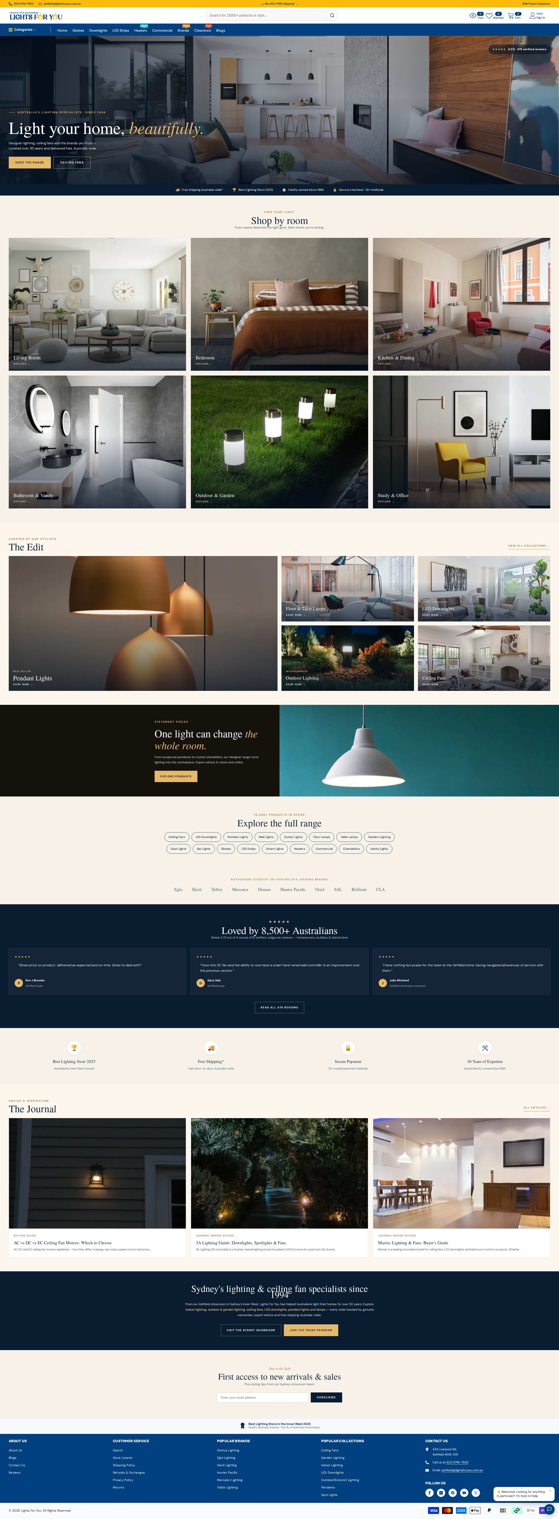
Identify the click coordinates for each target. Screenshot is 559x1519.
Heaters (299, 849)
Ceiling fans (72, 162)
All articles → (537, 1107)
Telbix (217, 889)
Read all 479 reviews (279, 1007)
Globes (226, 849)
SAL (338, 889)
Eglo (178, 889)
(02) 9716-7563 (457, 1462)
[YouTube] (464, 1493)
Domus (264, 889)
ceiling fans (255, 1309)
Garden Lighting (379, 837)
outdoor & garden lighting (226, 1309)
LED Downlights (206, 837)
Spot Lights (178, 849)
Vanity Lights (379, 849)
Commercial (324, 849)
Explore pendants (176, 776)
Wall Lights (266, 837)
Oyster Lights (293, 837)
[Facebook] (429, 1493)
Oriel (319, 889)
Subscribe (326, 1397)
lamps (320, 1309)
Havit (197, 889)
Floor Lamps (321, 837)
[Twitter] (476, 1493)
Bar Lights (204, 849)
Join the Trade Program (311, 1330)
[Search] (332, 15)
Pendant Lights (238, 837)
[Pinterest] (453, 1493)
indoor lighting (195, 1309)
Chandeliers (351, 849)
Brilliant (359, 889)
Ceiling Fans (177, 837)
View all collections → (529, 546)
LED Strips (249, 849)
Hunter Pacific (293, 889)
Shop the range (29, 162)
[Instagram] (441, 1493)
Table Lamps (349, 837)
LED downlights (275, 1309)
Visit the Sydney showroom (251, 1330)
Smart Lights (275, 849)
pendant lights (298, 1309)
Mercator (240, 889)
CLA (380, 889)
